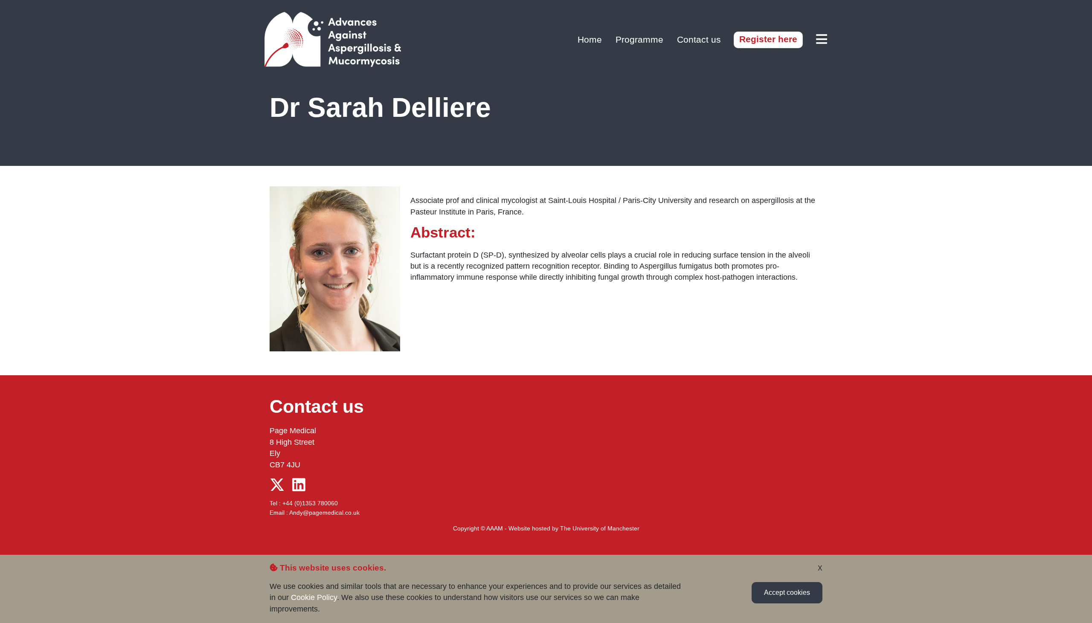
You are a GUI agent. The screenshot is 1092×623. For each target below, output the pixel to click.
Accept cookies (787, 592)
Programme (639, 39)
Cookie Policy (314, 597)
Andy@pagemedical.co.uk (324, 512)
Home (590, 39)
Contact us (699, 39)
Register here (768, 39)
